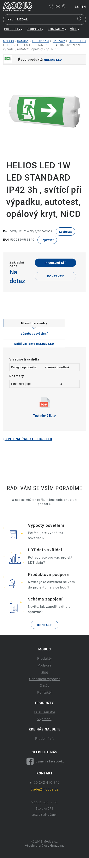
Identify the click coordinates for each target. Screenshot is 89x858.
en (84, 6)
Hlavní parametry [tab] (34, 323)
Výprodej (44, 719)
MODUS (8, 41)
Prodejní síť (55, 263)
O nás (44, 686)
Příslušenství (44, 712)
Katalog (23, 41)
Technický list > (44, 416)
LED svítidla (40, 41)
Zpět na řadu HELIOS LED (28, 439)
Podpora (45, 665)
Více (73, 29)
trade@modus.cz (44, 789)
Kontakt (44, 625)
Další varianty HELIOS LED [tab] (34, 343)
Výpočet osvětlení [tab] (34, 333)
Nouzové (59, 41)
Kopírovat (65, 231)
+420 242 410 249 (45, 783)
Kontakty (55, 276)
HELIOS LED (77, 41)
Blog (44, 672)
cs (77, 6)
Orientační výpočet (44, 679)
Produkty (44, 659)
